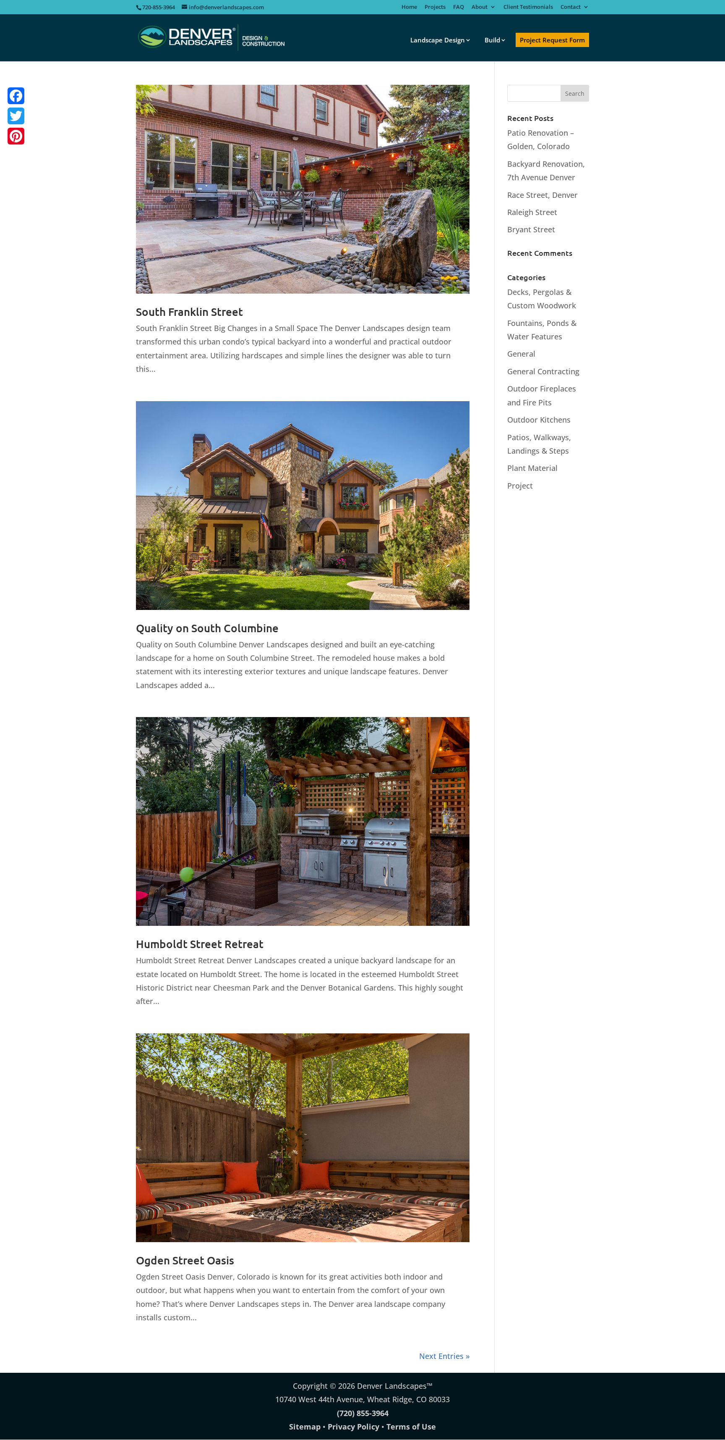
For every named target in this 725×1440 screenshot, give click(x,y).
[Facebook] (16, 96)
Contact (571, 7)
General (521, 354)
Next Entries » (444, 1356)
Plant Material (532, 468)
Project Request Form (552, 40)
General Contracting (543, 371)
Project (520, 486)
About (480, 7)
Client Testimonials (528, 7)
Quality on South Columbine (207, 628)
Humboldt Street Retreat (199, 944)
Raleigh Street (532, 212)
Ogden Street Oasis (185, 1260)
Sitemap (305, 1427)
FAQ (458, 7)
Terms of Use (411, 1427)
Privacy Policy (353, 1427)
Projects (435, 7)
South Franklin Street (189, 311)
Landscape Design (437, 40)
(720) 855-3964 (363, 1413)
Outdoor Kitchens (539, 420)
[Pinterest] (16, 136)
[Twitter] (16, 116)
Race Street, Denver (542, 195)
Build (492, 40)
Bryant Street (531, 229)
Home (409, 7)
